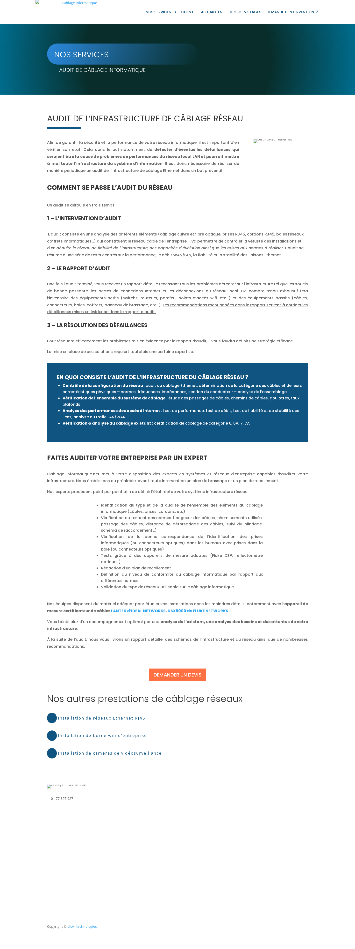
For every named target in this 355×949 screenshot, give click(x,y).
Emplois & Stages (244, 12)
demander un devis (177, 674)
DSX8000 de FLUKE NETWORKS (198, 611)
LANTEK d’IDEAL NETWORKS (138, 611)
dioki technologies (82, 926)
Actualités (211, 12)
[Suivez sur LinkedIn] (188, 808)
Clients (188, 12)
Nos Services (158, 12)
